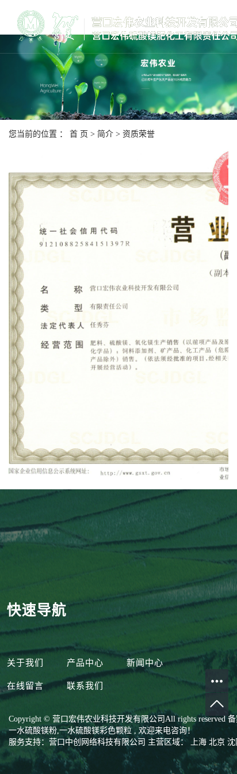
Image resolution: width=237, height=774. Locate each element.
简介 (106, 134)
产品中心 (85, 662)
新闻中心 (145, 662)
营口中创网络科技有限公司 (97, 742)
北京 (218, 742)
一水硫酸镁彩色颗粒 (95, 730)
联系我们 (85, 685)
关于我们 (27, 662)
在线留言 (27, 685)
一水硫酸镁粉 (33, 730)
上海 (199, 742)
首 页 (79, 134)
